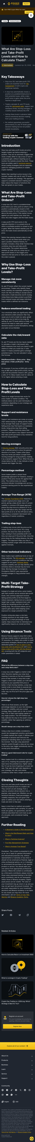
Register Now (17, 1026)
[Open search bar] (20, 3)
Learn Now (29, 12)
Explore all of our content (16, 1046)
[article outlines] (31, 15)
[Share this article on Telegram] (19, 915)
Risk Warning (12, 1132)
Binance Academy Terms (24, 1132)
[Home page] (13, 3)
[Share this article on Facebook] (11, 915)
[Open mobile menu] (32, 3)
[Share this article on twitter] (2, 915)
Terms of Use (4, 1132)
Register (26, 4)
